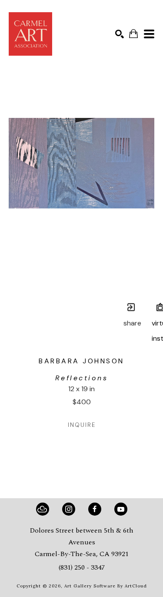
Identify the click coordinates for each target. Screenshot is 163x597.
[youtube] (120, 509)
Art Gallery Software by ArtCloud (105, 586)
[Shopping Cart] (133, 34)
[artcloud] (42, 509)
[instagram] (68, 509)
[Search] (119, 34)
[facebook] (94, 509)
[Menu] (149, 34)
